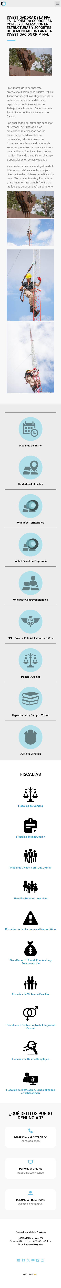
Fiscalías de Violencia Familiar (30, 994)
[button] (57, 3)
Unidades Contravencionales (30, 599)
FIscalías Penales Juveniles (30, 898)
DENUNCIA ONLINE (30, 1168)
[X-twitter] (28, 1260)
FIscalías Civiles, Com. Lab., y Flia (30, 867)
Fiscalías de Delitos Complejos (30, 1059)
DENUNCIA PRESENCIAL (30, 1199)
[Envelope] (18, 1260)
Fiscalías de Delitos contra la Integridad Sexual (30, 1027)
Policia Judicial (30, 676)
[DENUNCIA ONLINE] (30, 1162)
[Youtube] (33, 1260)
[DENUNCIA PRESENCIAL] (30, 1193)
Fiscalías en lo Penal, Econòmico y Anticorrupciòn (31, 962)
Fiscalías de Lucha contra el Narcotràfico (30, 929)
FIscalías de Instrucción (30, 836)
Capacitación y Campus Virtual (30, 715)
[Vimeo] (37, 1260)
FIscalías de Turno (30, 445)
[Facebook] (23, 1260)
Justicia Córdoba (30, 753)
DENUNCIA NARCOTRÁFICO (30, 1137)
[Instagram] (42, 1260)
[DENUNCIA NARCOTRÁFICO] (30, 1130)
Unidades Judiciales (30, 484)
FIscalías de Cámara (30, 805)
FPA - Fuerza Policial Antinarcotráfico (31, 638)
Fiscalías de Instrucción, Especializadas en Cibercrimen (30, 1091)
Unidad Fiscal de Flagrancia (30, 561)
